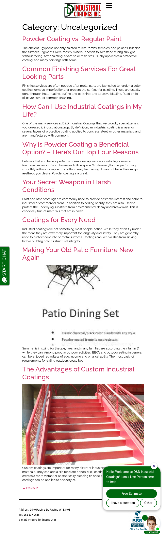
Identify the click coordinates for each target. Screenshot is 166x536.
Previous (30, 488)
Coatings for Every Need (59, 219)
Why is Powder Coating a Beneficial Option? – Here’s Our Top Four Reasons (80, 148)
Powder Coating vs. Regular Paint (71, 39)
